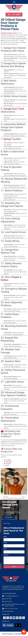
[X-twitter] (23, 617)
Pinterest (8, 463)
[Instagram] (7, 617)
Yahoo (7, 465)
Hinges (15, 277)
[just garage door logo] (14, 8)
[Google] (17, 617)
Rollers (4, 279)
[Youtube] (14, 617)
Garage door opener (6, 33)
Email (5, 548)
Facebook (8, 460)
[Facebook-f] (4, 617)
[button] (8, 625)
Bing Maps (9, 462)
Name (5, 536)
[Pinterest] (11, 617)
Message (6, 555)
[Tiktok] (20, 617)
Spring (7, 139)
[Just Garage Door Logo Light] (11, 579)
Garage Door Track (14, 108)
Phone (5, 542)
